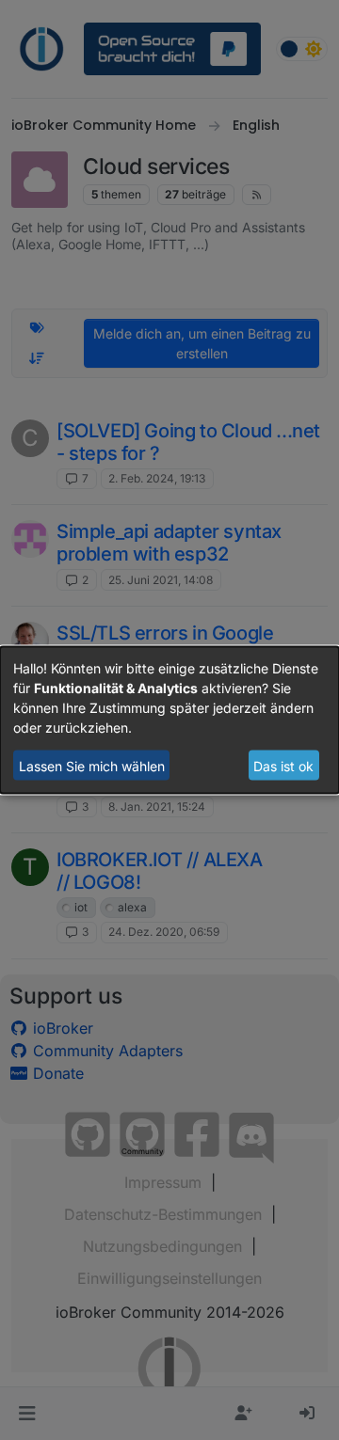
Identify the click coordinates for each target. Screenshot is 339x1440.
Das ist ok (283, 765)
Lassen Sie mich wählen (92, 765)
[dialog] (169, 720)
